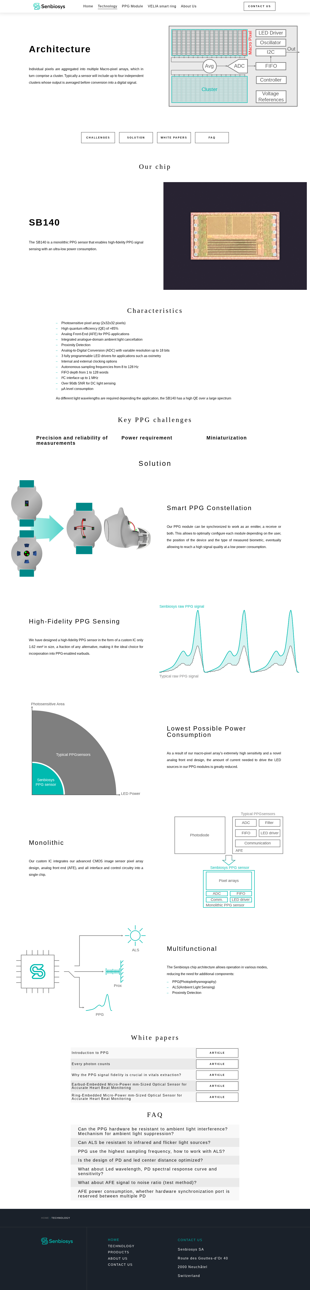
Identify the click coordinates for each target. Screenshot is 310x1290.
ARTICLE (217, 1052)
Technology (107, 6)
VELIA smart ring (162, 6)
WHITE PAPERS (174, 137)
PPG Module (132, 6)
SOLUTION (136, 137)
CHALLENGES (98, 137)
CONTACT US (259, 6)
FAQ (212, 137)
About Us (189, 6)
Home (88, 6)
